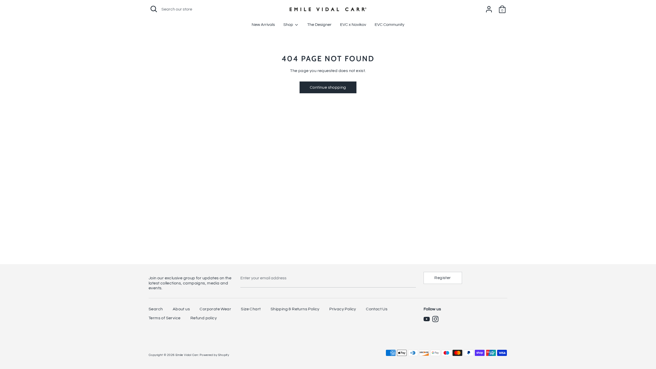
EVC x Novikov (353, 25)
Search (156, 309)
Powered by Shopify (214, 355)
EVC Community (389, 25)
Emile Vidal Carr (187, 355)
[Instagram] (435, 319)
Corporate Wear (215, 309)
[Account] (489, 7)
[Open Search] (154, 9)
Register (442, 278)
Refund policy (203, 318)
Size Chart (251, 309)
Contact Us (376, 309)
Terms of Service (164, 318)
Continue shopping (328, 87)
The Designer (319, 25)
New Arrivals (263, 25)
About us (181, 309)
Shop (288, 25)
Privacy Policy (342, 309)
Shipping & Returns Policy (295, 309)
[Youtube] (427, 319)
